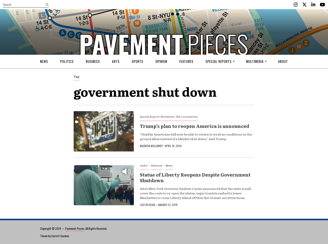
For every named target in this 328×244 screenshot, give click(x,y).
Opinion (161, 61)
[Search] (47, 4)
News (44, 61)
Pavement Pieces (74, 228)
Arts (116, 61)
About (283, 61)
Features (186, 61)
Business (93, 61)
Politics (67, 61)
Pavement (100, 55)
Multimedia (255, 61)
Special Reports (219, 61)
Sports (137, 61)
